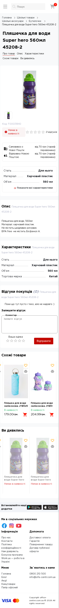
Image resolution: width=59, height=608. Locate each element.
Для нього (45, 171)
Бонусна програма (12, 555)
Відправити (44, 341)
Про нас (6, 538)
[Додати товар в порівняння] (25, 371)
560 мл (48, 182)
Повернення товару (41, 545)
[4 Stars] (19, 341)
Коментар (11, 315)
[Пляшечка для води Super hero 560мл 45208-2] (16, 456)
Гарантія (34, 541)
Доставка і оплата (40, 538)
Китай (53, 276)
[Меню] (5, 6)
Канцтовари (8, 584)
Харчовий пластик (40, 176)
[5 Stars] (23, 341)
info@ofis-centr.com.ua (42, 577)
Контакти (6, 541)
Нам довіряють (9, 551)
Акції (4, 581)
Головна (6, 574)
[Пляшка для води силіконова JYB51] (43, 381)
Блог (4, 577)
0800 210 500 (38, 574)
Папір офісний (9, 588)
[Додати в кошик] (25, 414)
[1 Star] (8, 341)
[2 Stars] (12, 341)
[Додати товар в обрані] (25, 365)
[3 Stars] (16, 341)
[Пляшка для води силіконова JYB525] (16, 381)
